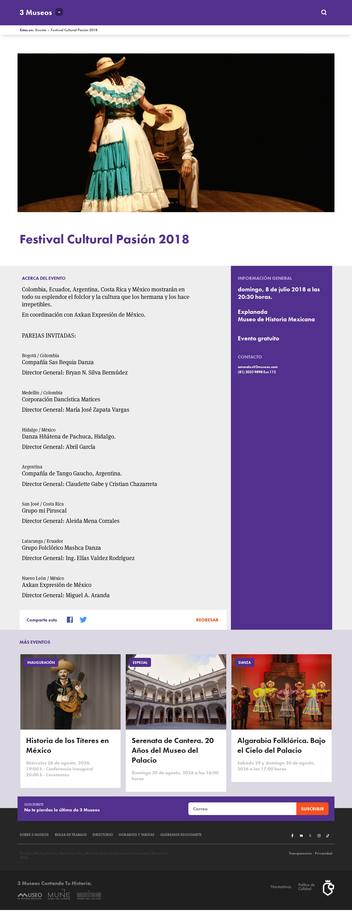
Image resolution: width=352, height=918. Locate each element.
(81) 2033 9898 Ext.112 (257, 372)
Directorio (103, 835)
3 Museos (36, 12)
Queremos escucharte (181, 835)
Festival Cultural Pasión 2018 (74, 30)
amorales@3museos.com (258, 367)
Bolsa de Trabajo (71, 835)
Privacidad (323, 853)
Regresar (207, 620)
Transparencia (300, 853)
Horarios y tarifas (136, 835)
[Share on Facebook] (67, 619)
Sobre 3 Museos (34, 835)
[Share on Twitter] (81, 619)
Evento (40, 30)
